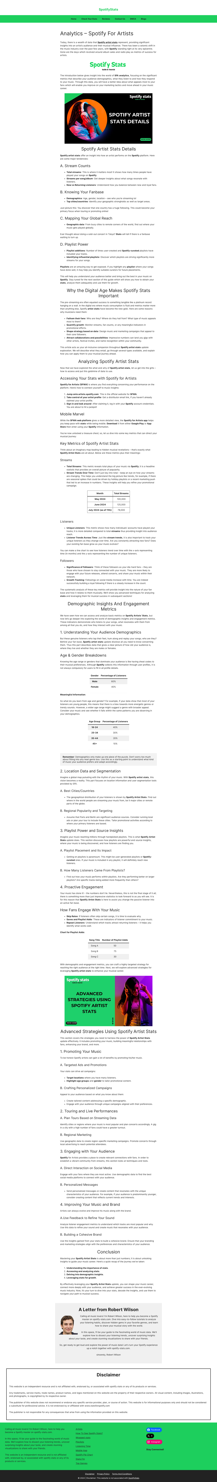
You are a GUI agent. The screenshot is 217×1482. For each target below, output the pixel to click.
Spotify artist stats (108, 42)
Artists (79, 1429)
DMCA (133, 19)
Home (73, 19)
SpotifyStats (108, 9)
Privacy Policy (103, 1474)
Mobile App (81, 1450)
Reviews (106, 19)
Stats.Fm (80, 1459)
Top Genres (81, 1463)
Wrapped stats (83, 1437)
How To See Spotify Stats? (89, 1433)
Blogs (143, 19)
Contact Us (120, 19)
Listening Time (83, 1446)
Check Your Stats (89, 19)
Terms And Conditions (122, 1474)
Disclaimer (90, 1474)
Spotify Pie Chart (84, 1455)
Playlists (80, 1442)
